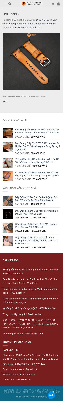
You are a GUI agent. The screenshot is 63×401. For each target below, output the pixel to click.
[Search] (9, 4)
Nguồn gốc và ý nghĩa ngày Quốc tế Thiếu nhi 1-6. (29, 308)
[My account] (53, 3)
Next (6, 101)
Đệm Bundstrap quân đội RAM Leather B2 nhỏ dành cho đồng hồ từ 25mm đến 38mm (30, 281)
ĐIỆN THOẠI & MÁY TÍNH (46, 390)
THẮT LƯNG (29, 392)
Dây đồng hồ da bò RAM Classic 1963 (23, 333)
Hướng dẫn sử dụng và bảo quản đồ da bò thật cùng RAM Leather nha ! (31, 271)
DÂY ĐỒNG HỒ (11, 390)
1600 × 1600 (42, 19)
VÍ (21, 390)
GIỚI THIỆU (42, 392)
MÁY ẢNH (28, 390)
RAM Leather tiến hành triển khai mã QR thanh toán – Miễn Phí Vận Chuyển (31, 300)
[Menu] (4, 4)
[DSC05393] (31, 61)
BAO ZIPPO (9, 392)
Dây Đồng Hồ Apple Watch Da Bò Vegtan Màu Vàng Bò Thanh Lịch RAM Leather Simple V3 (30, 23)
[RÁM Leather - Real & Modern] (31, 3)
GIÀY (18, 392)
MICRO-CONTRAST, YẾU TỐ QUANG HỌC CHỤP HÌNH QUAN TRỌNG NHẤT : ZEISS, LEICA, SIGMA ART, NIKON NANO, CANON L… (30, 324)
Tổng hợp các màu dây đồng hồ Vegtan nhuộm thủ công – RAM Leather (30, 291)
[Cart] (58, 3)
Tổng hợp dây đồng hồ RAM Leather (22, 314)
